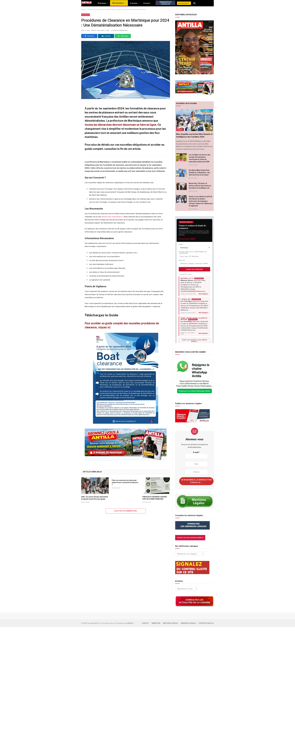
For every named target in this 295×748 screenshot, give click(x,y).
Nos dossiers (118, 3)
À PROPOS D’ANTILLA (206, 623)
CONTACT (145, 623)
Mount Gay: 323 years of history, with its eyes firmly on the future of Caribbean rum (200, 185)
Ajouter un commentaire (125, 511)
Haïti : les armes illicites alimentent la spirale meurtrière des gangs (94, 498)
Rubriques (102, 3)
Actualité (85, 14)
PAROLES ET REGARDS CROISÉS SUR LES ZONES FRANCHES (154, 498)
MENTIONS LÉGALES (170, 623)
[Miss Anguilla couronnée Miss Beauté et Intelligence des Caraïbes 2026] (194, 120)
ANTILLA (130, 623)
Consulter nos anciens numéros (190, 537)
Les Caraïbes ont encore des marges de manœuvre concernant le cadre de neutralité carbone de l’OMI (199, 158)
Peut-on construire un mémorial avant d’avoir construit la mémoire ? (125, 482)
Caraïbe (179, 129)
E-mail (196, 452)
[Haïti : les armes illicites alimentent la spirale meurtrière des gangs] (95, 485)
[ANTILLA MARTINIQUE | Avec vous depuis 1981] (86, 3)
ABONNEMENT (184, 3)
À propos (133, 3)
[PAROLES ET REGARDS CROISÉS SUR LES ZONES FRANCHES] (156, 485)
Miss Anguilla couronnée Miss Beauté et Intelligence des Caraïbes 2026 (194, 135)
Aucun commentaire (120, 30)
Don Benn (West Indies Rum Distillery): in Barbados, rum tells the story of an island (199, 172)
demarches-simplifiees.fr (112, 217)
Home (83, 9)
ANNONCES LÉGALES (188, 623)
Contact (146, 3)
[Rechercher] (194, 3)
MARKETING (156, 623)
